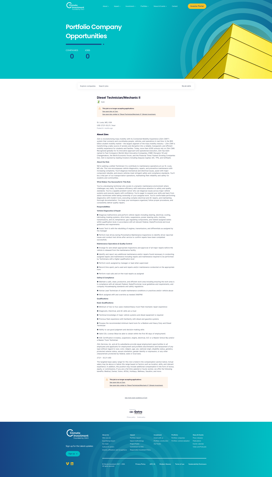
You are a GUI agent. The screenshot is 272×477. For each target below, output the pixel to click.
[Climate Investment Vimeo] (67, 463)
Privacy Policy (140, 464)
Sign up (71, 454)
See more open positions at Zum (136, 398)
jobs (103, 86)
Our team (105, 444)
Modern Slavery (165, 464)
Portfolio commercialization (180, 441)
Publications (197, 441)
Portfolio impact (135, 438)
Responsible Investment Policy (140, 450)
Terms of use (179, 464)
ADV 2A (152, 464)
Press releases (198, 438)
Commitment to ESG (137, 447)
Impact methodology (137, 441)
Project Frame (134, 444)
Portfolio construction (161, 441)
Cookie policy (141, 417)
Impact (132, 435)
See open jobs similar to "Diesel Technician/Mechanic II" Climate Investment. (129, 114)
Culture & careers (108, 447)
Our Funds (157, 444)
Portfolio (174, 435)
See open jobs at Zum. (110, 111)
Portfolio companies (178, 438)
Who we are (106, 438)
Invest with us (158, 438)
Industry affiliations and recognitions (114, 450)
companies (88, 86)
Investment (158, 435)
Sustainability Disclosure (197, 464)
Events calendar (198, 444)
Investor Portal (197, 6)
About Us (105, 435)
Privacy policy (131, 417)
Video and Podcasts (199, 447)
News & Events (198, 435)
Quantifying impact (108, 441)
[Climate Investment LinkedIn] (72, 463)
